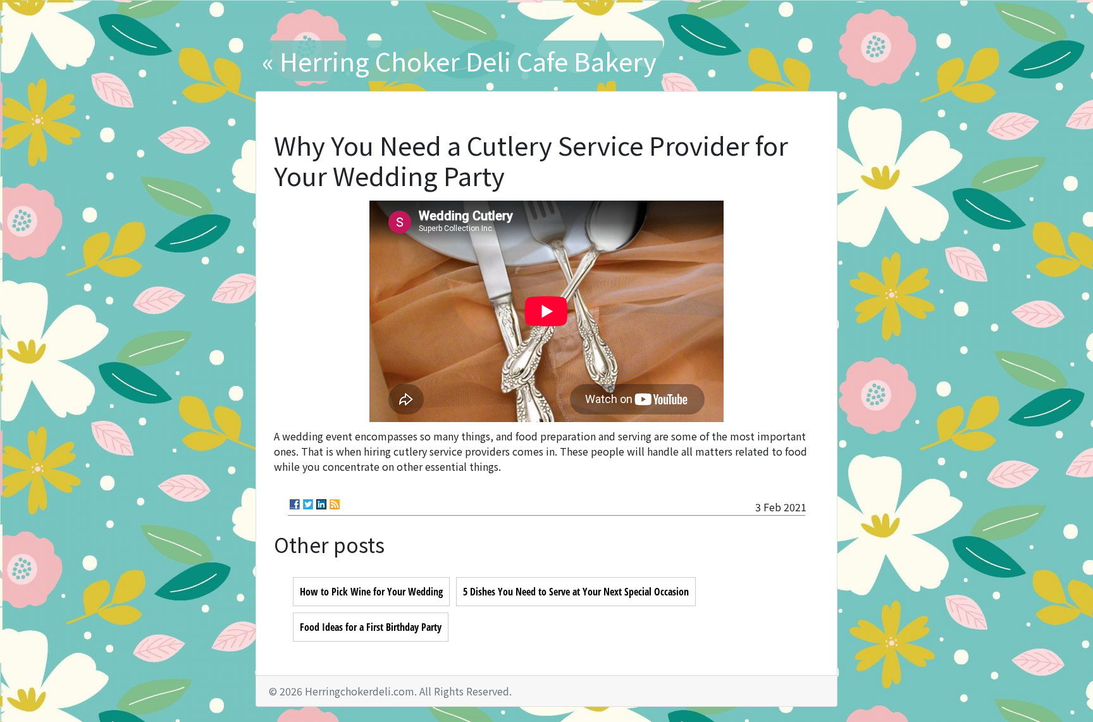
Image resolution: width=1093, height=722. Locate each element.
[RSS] (335, 504)
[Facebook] (295, 504)
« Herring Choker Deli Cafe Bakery (459, 60)
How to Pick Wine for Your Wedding (371, 592)
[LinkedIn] (321, 504)
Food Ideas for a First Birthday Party (371, 627)
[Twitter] (308, 504)
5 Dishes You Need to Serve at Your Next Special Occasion (576, 592)
